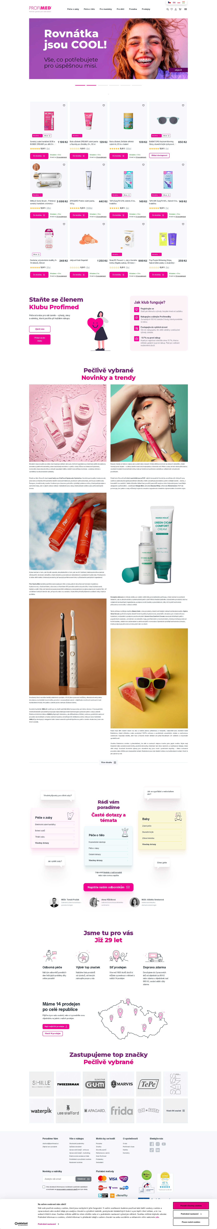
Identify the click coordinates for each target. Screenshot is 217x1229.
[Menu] (185, 9)
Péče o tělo (89, 9)
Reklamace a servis (102, 1153)
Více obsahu (106, 762)
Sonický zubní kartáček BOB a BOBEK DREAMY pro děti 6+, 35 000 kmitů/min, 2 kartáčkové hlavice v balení (43, 143)
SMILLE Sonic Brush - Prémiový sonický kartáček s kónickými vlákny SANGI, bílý (43, 202)
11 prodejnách (141, 216)
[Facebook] (152, 1144)
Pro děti (120, 9)
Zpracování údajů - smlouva (79, 1150)
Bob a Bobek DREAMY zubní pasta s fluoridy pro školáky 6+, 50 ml (84, 143)
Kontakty (126, 1153)
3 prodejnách (101, 276)
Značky (98, 1146)
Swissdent (99, 1162)
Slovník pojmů (101, 1150)
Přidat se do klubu (40, 339)
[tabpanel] (108, 48)
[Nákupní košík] (180, 9)
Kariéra (125, 1150)
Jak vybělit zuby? (55, 861)
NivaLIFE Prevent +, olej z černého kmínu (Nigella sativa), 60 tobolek (123, 261)
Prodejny (146, 9)
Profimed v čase (128, 1146)
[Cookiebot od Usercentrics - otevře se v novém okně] (21, 1224)
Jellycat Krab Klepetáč (79, 260)
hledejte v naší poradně (112, 872)
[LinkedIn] (158, 1150)
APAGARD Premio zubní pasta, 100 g (82, 202)
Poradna (133, 9)
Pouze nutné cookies (191, 1222)
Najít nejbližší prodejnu (54, 1026)
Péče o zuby (73, 9)
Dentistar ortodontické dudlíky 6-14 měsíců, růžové (43, 261)
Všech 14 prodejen (53, 1033)
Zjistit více (39, 329)
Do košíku (37, 156)
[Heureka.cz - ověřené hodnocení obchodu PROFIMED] (165, 1182)
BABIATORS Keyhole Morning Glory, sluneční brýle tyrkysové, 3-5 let (163, 143)
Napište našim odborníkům (106, 887)
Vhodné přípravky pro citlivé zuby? (58, 795)
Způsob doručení (75, 1146)
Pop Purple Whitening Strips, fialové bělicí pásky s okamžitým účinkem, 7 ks (162, 261)
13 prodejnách (61, 157)
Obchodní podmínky (76, 1143)
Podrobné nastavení (47, 1224)
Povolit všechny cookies (191, 1206)
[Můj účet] (175, 9)
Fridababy (99, 1159)
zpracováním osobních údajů (67, 1189)
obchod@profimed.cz (51, 1143)
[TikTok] (152, 1150)
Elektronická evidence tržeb (79, 1156)
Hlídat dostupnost (159, 155)
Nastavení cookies (75, 1162)
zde (157, 1217)
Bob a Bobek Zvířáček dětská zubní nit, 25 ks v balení (121, 143)
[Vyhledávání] (167, 9)
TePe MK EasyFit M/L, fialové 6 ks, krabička (163, 202)
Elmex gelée (162, 863)
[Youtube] (164, 1144)
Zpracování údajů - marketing (79, 1153)
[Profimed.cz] (40, 9)
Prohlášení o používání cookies (80, 1159)
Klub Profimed (101, 1156)
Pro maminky (106, 9)
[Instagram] (158, 1144)
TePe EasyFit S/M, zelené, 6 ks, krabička (122, 202)
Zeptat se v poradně (50, 1146)
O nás (125, 1143)
